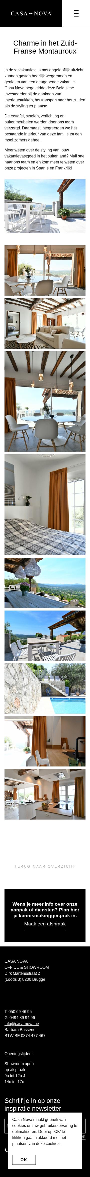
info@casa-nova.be (21, 1024)
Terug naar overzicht (45, 866)
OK (24, 1160)
